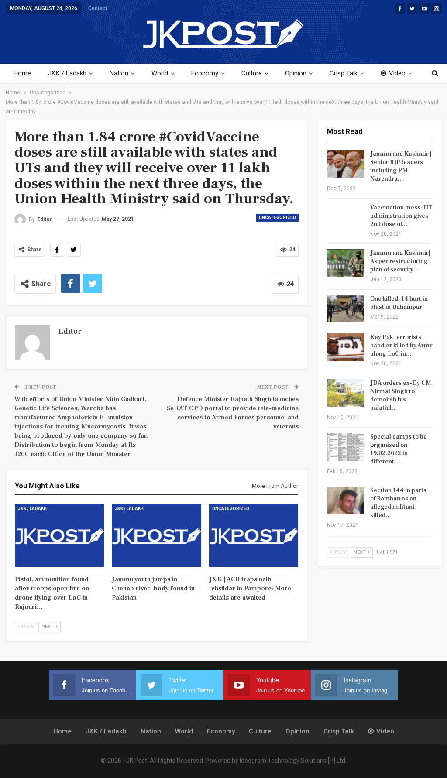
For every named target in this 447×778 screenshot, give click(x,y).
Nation (119, 73)
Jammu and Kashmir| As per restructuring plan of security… (400, 261)
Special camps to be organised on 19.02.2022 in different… (398, 449)
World (159, 73)
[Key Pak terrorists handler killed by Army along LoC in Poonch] (345, 347)
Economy (204, 73)
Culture (251, 73)
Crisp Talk (344, 73)
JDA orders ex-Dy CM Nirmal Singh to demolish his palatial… (400, 395)
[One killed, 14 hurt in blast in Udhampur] (345, 309)
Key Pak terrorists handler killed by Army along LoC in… (401, 345)
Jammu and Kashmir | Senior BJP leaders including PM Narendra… (400, 166)
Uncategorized (277, 217)
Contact (97, 8)
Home (22, 73)
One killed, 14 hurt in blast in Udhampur (399, 303)
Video (397, 73)
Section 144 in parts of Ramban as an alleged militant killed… (398, 503)
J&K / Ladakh (67, 73)
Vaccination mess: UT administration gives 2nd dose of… (401, 216)
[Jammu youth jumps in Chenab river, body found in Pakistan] (156, 535)
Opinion (295, 73)
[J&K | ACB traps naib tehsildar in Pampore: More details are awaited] (254, 535)
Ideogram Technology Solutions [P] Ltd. (293, 760)
